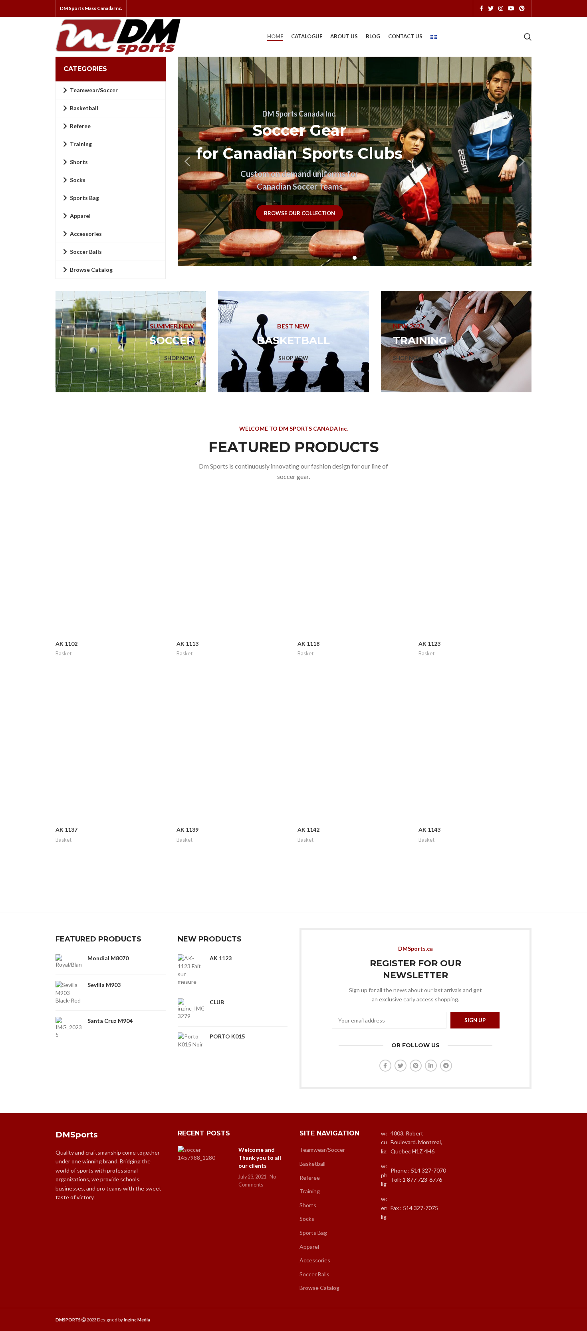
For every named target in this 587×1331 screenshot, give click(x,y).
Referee (309, 1177)
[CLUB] (191, 1009)
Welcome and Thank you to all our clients (259, 1157)
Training (309, 1191)
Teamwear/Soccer (322, 1149)
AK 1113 (187, 643)
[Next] (521, 162)
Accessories (314, 1260)
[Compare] (163, 505)
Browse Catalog (319, 1287)
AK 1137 (66, 829)
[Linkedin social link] (431, 1066)
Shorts (307, 1205)
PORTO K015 (227, 1036)
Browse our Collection (299, 213)
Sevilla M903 (104, 984)
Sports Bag (313, 1232)
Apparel (309, 1246)
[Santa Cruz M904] (68, 1028)
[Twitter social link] (491, 8)
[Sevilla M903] (68, 993)
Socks (306, 1218)
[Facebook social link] (481, 8)
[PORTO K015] (191, 1040)
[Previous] (188, 162)
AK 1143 (429, 829)
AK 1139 (187, 829)
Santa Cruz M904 (110, 1020)
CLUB (217, 1002)
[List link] (415, 1175)
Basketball (312, 1163)
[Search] (527, 37)
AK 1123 (429, 643)
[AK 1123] (191, 969)
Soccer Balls (314, 1274)
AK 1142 (308, 829)
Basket (63, 653)
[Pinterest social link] (522, 8)
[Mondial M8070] (68, 961)
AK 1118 (308, 643)
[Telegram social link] (446, 1066)
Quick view (163, 523)
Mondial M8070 (108, 958)
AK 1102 (66, 643)
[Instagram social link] (501, 8)
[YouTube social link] (511, 8)
